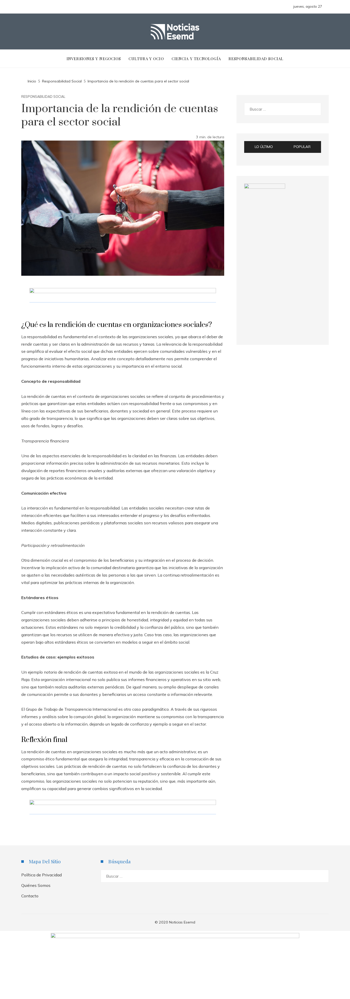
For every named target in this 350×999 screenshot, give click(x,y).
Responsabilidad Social (43, 96)
